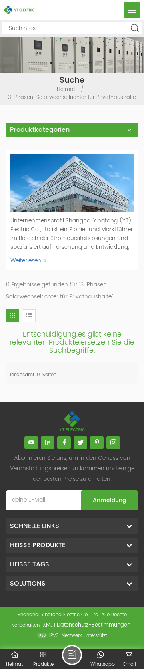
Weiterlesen (25, 260)
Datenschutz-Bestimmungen (93, 625)
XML (47, 625)
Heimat (66, 89)
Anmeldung (109, 500)
